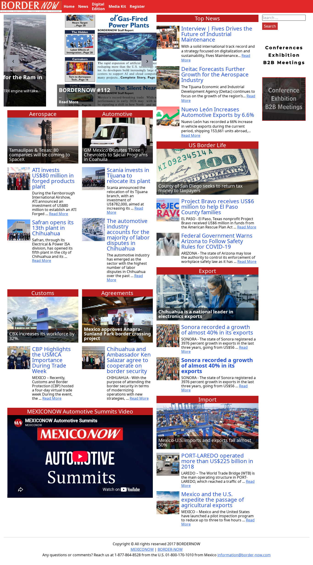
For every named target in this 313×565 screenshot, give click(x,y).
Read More (19, 101)
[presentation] (13, 60)
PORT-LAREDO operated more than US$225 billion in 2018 (217, 461)
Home (69, 6)
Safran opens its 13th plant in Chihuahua (53, 227)
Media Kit (117, 6)
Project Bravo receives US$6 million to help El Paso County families (217, 206)
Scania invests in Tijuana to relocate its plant (128, 175)
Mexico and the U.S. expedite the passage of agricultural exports (212, 499)
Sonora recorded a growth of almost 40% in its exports (217, 329)
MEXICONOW (142, 549)
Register (137, 6)
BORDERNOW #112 (34, 90)
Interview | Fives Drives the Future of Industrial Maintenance (216, 34)
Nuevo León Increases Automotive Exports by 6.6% (217, 111)
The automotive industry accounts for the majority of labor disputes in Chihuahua (128, 234)
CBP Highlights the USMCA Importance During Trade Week (51, 360)
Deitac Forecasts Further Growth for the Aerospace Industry (215, 74)
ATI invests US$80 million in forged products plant (53, 178)
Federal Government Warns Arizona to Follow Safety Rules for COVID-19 (217, 241)
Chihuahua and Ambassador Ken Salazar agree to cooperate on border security (129, 360)
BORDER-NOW (170, 549)
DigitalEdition (98, 6)
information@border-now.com (244, 554)
